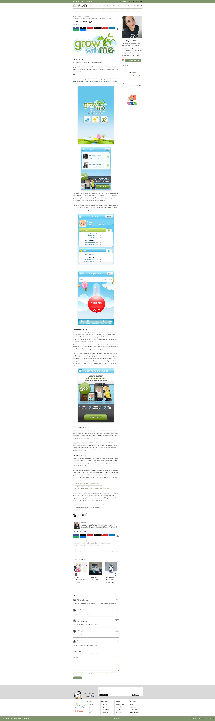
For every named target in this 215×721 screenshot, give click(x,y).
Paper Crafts (120, 707)
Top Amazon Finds (131, 9)
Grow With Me (76, 543)
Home (91, 5)
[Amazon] (119, 719)
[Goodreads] (78, 1)
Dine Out (109, 5)
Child (96, 540)
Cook (104, 5)
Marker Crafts (120, 709)
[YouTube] (85, 1)
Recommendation (101, 18)
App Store (76, 540)
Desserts (91, 710)
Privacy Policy (17, 718)
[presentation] (80, 568)
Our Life (133, 704)
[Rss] (84, 531)
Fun (116, 540)
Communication (106, 540)
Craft (125, 5)
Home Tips (105, 712)
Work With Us (25, 718)
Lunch (98, 9)
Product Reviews (76, 18)
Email (90, 673)
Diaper (112, 540)
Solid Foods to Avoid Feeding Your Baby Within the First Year (88, 485)
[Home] (73, 16)
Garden (104, 710)
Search (123, 83)
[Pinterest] (83, 1)
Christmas (133, 710)
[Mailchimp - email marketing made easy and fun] (135, 695)
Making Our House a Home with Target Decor (95, 579)
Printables (119, 710)
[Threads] (87, 1)
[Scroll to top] (212, 717)
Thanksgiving (134, 709)
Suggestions (108, 18)
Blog (11, 718)
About (95, 5)
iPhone (102, 543)
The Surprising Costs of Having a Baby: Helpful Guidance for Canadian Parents (92, 488)
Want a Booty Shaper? (114, 550)
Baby (80, 540)
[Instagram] (74, 1)
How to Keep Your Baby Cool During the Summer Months (87, 483)
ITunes (81, 545)
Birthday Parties (135, 712)
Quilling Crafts (120, 706)
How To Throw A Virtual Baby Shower (83, 486)
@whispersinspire (88, 503)
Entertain (130, 5)
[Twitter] (89, 1)
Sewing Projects (120, 704)
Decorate (120, 5)
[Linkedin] (91, 1)
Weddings (133, 707)
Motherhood (94, 18)
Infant (97, 543)
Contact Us (136, 5)
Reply (117, 599)
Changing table (90, 540)
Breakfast (92, 9)
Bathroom (105, 704)
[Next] (115, 574)
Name (75, 673)
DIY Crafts (119, 712)
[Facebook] (76, 1)
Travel (114, 5)
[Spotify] (81, 531)
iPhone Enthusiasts (108, 543)
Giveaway (89, 18)
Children (100, 540)
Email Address (102, 689)
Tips (132, 706)
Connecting (83, 18)
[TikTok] (80, 1)
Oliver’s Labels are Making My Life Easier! (82, 550)
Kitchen (104, 707)
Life (100, 5)
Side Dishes (109, 9)
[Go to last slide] (76, 574)
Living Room (106, 709)
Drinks (116, 9)
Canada (84, 540)
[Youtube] (85, 531)
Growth (82, 543)
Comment (75, 657)
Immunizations (92, 543)
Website (106, 673)
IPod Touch (76, 545)
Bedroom (105, 706)
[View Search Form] (141, 5)
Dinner (103, 9)
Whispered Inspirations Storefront (135, 1)
